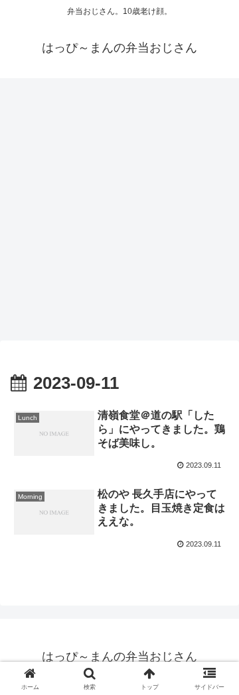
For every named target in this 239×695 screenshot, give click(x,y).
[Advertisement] (119, 213)
